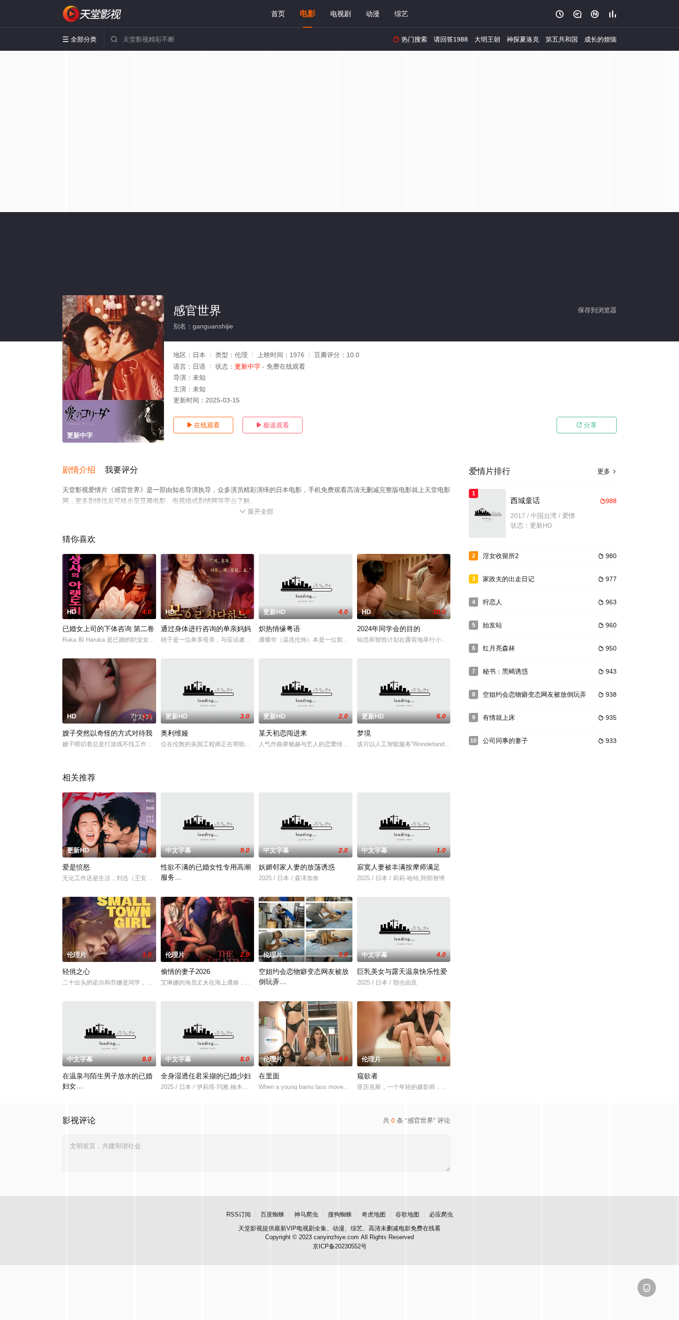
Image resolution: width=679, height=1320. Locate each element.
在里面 (269, 1076)
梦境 (364, 733)
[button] (83, 470)
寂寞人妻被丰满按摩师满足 (398, 867)
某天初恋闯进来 (283, 733)
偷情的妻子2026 (185, 971)
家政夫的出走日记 (508, 579)
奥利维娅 (174, 733)
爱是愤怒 (76, 867)
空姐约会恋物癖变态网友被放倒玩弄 (534, 694)
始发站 (492, 625)
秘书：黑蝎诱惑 (505, 671)
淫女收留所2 (501, 556)
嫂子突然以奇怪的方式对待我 (107, 733)
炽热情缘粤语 (279, 629)
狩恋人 (492, 602)
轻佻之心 (76, 971)
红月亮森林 (499, 648)
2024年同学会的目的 (388, 629)
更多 (607, 471)
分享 (586, 425)
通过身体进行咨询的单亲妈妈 (206, 629)
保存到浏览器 (597, 310)
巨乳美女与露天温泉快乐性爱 (402, 971)
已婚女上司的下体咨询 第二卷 (108, 629)
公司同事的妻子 (505, 740)
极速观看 (272, 425)
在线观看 (203, 425)
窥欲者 (367, 1076)
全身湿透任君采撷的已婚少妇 (206, 1076)
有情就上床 (499, 717)
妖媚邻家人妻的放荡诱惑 (297, 867)
